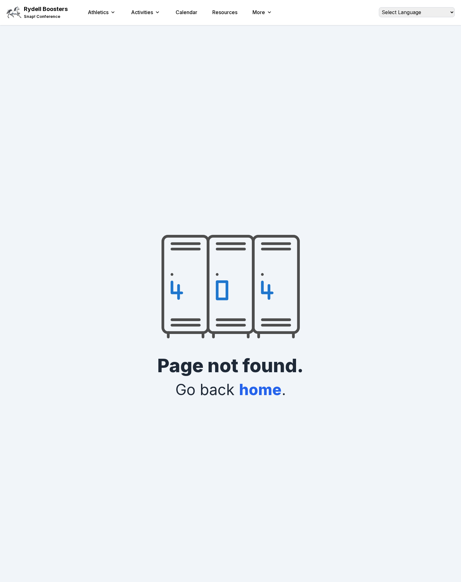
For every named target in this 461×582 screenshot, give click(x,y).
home (260, 389)
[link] (46, 16)
